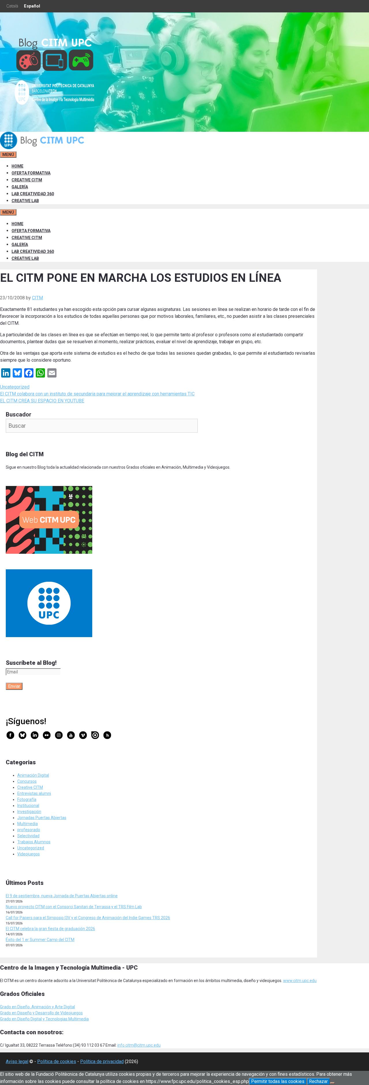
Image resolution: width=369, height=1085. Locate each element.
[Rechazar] (332, 1083)
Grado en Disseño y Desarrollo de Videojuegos (41, 1013)
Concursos (27, 781)
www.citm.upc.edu (300, 980)
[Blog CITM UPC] (43, 147)
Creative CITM (30, 787)
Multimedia (27, 823)
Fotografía (26, 799)
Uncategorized (14, 387)
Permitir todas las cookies (277, 1081)
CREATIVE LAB (25, 200)
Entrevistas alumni (34, 793)
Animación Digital (33, 775)
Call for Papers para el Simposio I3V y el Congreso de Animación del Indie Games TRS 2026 (88, 917)
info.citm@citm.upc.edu (139, 1045)
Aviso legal (17, 1061)
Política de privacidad (102, 1061)
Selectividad (28, 836)
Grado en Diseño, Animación (26, 1007)
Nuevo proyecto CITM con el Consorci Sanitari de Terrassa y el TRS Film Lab (74, 906)
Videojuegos (28, 854)
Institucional (28, 805)
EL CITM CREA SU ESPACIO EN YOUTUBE (42, 400)
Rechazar (318, 1081)
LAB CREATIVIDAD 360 (33, 194)
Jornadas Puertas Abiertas (41, 817)
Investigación (29, 811)
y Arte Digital (63, 1007)
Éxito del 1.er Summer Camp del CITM (40, 939)
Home (17, 166)
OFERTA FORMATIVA (31, 173)
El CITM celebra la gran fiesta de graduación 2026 (50, 928)
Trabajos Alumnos (33, 842)
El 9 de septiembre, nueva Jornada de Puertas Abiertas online (62, 895)
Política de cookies (56, 1061)
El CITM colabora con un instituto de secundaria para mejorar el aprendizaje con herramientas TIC (97, 394)
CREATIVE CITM (27, 180)
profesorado (28, 829)
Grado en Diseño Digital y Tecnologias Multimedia (44, 1019)
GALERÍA (20, 187)
